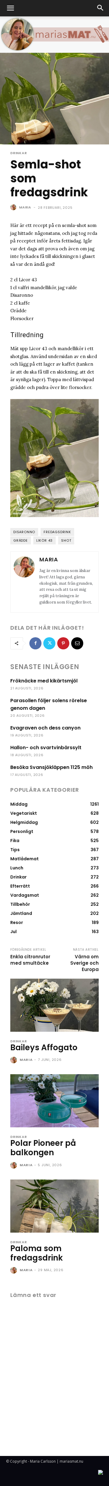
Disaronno (24, 532)
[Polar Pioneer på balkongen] (54, 1100)
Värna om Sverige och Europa (84, 963)
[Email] (77, 643)
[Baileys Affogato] (54, 1005)
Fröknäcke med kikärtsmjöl (44, 680)
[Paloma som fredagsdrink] (54, 1206)
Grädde (20, 540)
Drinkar (18, 153)
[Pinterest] (63, 643)
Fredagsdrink (57, 532)
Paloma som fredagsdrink (36, 1253)
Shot (66, 540)
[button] (10, 8)
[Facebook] (35, 643)
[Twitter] (49, 643)
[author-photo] (14, 1060)
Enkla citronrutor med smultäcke (30, 959)
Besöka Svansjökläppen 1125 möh (51, 767)
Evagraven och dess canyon (45, 727)
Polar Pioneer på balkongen (43, 1148)
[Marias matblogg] (54, 34)
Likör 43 (44, 540)
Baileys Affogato (44, 1047)
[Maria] (14, 207)
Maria (25, 207)
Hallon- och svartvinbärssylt (45, 747)
